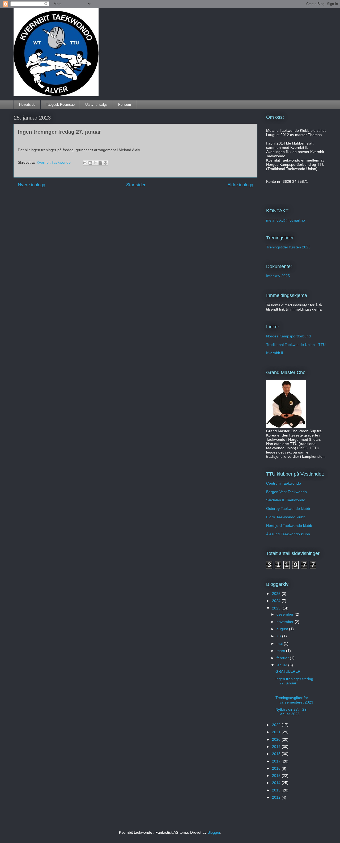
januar (282, 665)
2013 (277, 790)
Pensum (124, 105)
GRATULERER (287, 671)
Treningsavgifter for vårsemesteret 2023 (294, 700)
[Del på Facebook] (100, 163)
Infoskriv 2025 (278, 276)
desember (286, 614)
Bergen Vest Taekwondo (286, 492)
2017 (277, 761)
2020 (277, 739)
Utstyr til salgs (96, 105)
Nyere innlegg (31, 184)
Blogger (213, 832)
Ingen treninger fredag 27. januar (294, 681)
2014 (277, 783)
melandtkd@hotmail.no (285, 220)
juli (279, 636)
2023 (277, 608)
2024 (277, 601)
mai (280, 643)
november (286, 622)
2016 (277, 768)
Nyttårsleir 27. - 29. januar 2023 (291, 711)
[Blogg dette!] (90, 163)
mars (281, 651)
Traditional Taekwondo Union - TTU (296, 344)
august (283, 629)
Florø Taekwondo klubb (285, 517)
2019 (277, 746)
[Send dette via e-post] (85, 163)
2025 (277, 593)
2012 (277, 797)
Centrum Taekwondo (283, 483)
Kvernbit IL (275, 353)
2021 (277, 732)
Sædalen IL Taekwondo (285, 500)
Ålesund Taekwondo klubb (288, 534)
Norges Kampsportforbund (288, 336)
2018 (277, 754)
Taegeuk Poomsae (60, 105)
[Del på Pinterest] (105, 163)
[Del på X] (95, 163)
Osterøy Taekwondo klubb (288, 508)
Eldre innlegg (240, 184)
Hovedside (27, 105)
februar (283, 658)
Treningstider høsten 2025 (288, 247)
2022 (277, 725)
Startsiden (136, 184)
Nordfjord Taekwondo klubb (289, 525)
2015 (277, 775)
